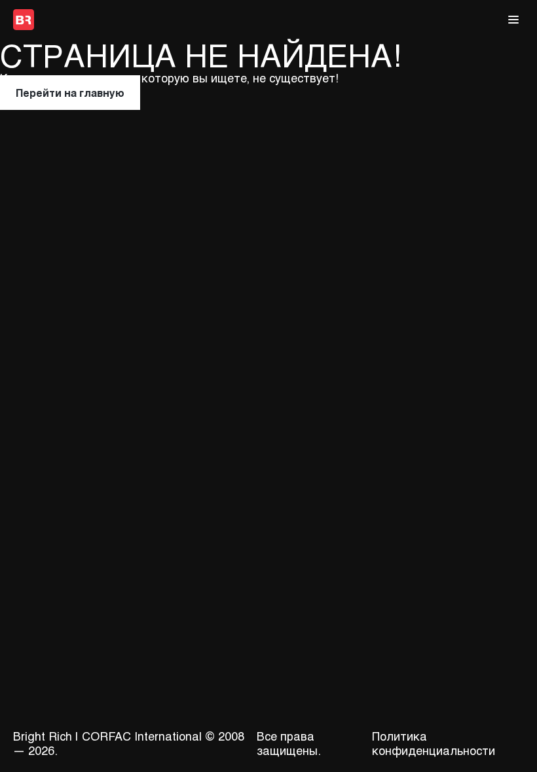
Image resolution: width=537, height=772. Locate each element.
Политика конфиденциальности (433, 743)
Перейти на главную (70, 92)
